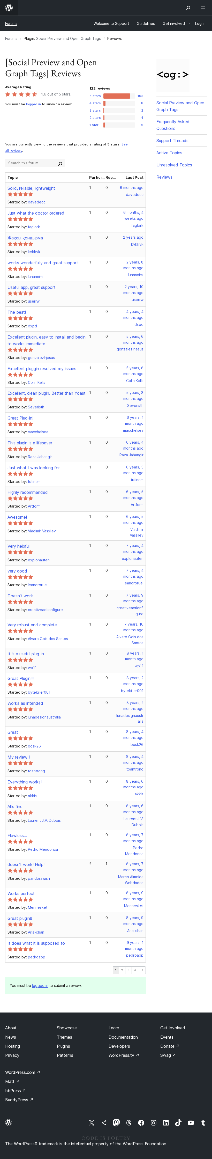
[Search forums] (60, 163)
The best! (16, 312)
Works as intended (25, 703)
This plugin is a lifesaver (29, 442)
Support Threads (172, 140)
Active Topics (169, 152)
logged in (33, 104)
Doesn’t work (20, 595)
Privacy (12, 1055)
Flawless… (17, 835)
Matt (12, 1081)
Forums (11, 23)
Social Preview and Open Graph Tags (68, 38)
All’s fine (14, 806)
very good (17, 571)
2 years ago (133, 237)
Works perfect (21, 893)
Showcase (67, 1027)
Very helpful (18, 546)
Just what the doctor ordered (35, 213)
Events (166, 1037)
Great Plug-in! (20, 418)
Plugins (63, 1046)
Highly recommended (27, 492)
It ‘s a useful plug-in (25, 653)
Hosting (12, 1046)
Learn (114, 1027)
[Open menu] (203, 8)
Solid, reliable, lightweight (31, 188)
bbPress (15, 1090)
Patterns (65, 1055)
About (11, 1027)
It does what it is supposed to (36, 943)
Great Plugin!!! (20, 678)
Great (12, 732)
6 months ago (131, 187)
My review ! (18, 757)
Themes (64, 1037)
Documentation (123, 1037)
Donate (170, 1046)
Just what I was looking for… (35, 467)
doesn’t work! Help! (25, 864)
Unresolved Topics (174, 164)
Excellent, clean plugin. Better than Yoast (46, 393)
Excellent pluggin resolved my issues (41, 368)
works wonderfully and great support (42, 262)
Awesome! (17, 517)
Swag (168, 1055)
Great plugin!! (19, 918)
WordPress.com (22, 1072)
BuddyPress (19, 1099)
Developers (119, 1046)
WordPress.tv (124, 1055)
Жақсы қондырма (25, 237)
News (10, 1037)
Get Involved (172, 1027)
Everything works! (24, 781)
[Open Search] (188, 8)
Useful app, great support (31, 287)
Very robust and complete (32, 624)
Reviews (164, 177)
